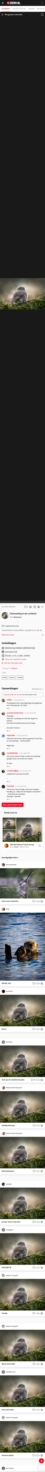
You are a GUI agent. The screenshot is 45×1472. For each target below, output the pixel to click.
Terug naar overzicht (13, 15)
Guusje (4, 1313)
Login (5, 694)
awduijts (9, 1184)
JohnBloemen (9, 1372)
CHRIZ (9, 700)
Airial (7, 909)
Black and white (8, 1364)
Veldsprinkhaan (8, 1125)
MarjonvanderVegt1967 (14, 1088)
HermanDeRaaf (11, 865)
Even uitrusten (8, 1410)
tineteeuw (18, 617)
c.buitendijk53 (12, 771)
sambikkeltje (12, 753)
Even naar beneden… (10, 901)
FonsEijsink (8, 1230)
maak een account (16, 694)
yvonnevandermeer (15, 713)
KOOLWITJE (6, 1268)
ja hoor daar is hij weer (11, 1222)
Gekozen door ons (19, 9)
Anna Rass (9, 991)
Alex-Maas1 (10, 1468)
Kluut (4, 1029)
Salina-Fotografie (12, 1275)
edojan (16, 847)
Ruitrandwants (8, 1171)
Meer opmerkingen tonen (12, 805)
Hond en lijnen (8, 1455)
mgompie (11, 735)
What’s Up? (6, 983)
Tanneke (10, 786)
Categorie (9, 668)
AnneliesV (8, 1042)
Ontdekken (6, 9)
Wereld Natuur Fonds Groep (22, 845)
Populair (31, 9)
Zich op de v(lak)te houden (13, 1080)
